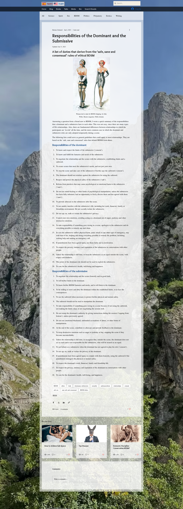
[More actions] (129, 30)
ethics (63, 386)
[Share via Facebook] (53, 403)
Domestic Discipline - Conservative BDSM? (121, 447)
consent (127, 386)
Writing (119, 15)
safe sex (56, 390)
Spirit (61, 15)
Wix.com (67, 508)
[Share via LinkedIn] (64, 403)
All (43, 15)
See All (139, 421)
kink (69, 386)
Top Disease (84, 446)
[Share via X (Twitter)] (59, 403)
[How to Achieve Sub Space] (57, 433)
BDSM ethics (84, 390)
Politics (86, 15)
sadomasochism (105, 386)
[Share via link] (69, 403)
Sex (68, 15)
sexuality (94, 386)
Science (51, 15)
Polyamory (98, 15)
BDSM (76, 15)
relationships (117, 386)
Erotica (109, 15)
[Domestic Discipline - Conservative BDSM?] (126, 433)
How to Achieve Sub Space (55, 446)
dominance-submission (81, 386)
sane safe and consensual (69, 390)
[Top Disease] (91, 433)
